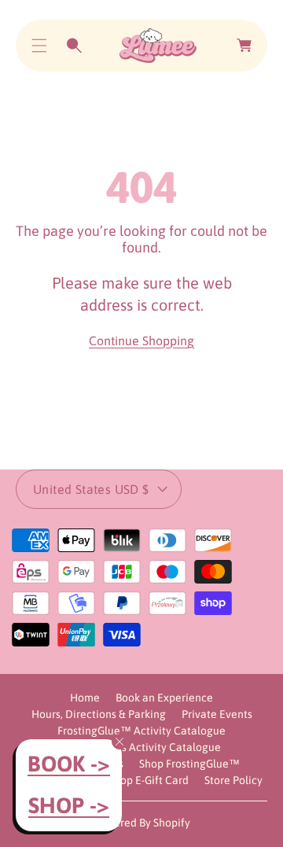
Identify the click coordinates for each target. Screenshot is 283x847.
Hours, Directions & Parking (98, 714)
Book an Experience (164, 697)
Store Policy (233, 780)
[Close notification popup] (119, 741)
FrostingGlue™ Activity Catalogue (141, 730)
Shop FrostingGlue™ (189, 763)
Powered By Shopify (142, 822)
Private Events (217, 714)
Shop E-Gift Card (148, 780)
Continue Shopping (141, 340)
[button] (39, 45)
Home (85, 697)
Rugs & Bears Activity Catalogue (142, 747)
